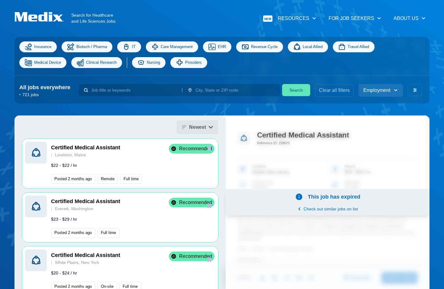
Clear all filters (334, 90)
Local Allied (313, 46)
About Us (406, 18)
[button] (120, 163)
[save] (209, 148)
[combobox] (134, 90)
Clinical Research (101, 62)
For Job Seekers (351, 18)
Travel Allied (358, 46)
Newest (197, 127)
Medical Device (47, 62)
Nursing (153, 62)
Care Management (177, 46)
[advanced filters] (415, 90)
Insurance (42, 46)
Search (296, 90)
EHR (222, 46)
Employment (376, 90)
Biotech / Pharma (91, 46)
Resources (286, 18)
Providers (193, 62)
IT (134, 46)
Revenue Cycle (264, 46)
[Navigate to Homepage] (42, 16)
